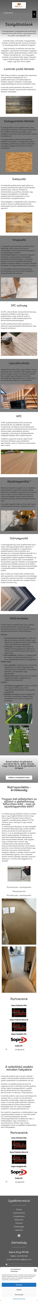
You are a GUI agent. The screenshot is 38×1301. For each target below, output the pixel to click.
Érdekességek (19, 1227)
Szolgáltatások (19, 1216)
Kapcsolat (19, 1230)
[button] (35, 1270)
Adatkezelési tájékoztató (19, 1298)
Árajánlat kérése (19, 1213)
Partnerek (19, 1223)
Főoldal (19, 1209)
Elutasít (19, 1290)
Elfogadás (19, 1285)
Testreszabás (19, 1294)
